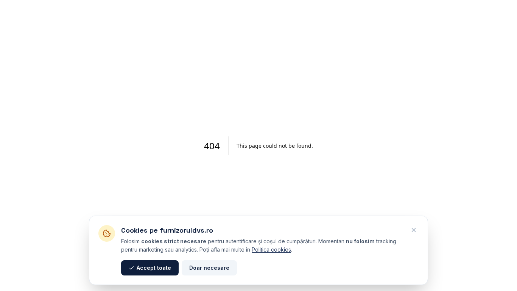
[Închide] (413, 230)
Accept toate (154, 267)
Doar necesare (209, 267)
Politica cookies (271, 249)
